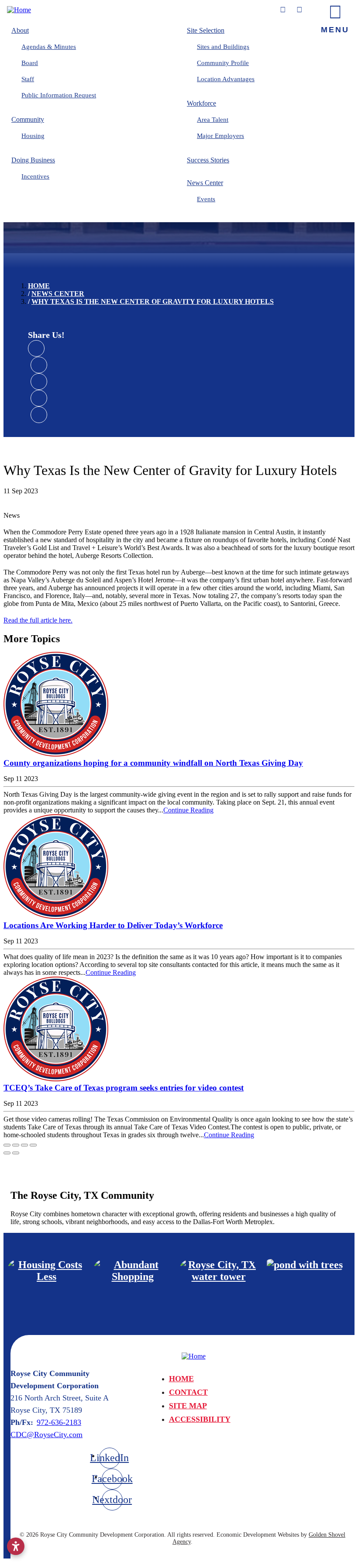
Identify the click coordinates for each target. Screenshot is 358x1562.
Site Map (188, 1405)
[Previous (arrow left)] (6, 1153)
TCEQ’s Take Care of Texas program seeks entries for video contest (123, 1087)
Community (27, 119)
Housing (33, 135)
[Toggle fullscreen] (24, 1145)
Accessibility (200, 1419)
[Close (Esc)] (6, 1145)
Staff (27, 79)
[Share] (15, 1145)
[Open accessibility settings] (15, 1546)
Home (181, 1378)
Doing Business (33, 160)
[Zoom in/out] (33, 1145)
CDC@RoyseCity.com (46, 1434)
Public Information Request (58, 95)
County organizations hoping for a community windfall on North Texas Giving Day (153, 762)
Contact (188, 1392)
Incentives (35, 176)
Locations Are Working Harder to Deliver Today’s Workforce (113, 925)
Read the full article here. (37, 620)
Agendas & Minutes (48, 46)
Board (29, 62)
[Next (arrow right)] (15, 1153)
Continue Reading (188, 810)
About (20, 30)
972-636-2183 (59, 1422)
